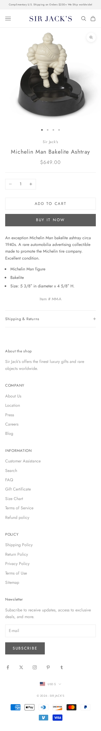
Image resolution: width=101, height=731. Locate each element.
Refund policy (17, 517)
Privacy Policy (17, 564)
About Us (13, 396)
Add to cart (51, 203)
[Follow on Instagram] (34, 667)
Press (9, 415)
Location (12, 405)
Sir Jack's (50, 141)
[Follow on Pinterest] (48, 667)
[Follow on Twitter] (21, 667)
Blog (9, 433)
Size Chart (14, 499)
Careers (11, 424)
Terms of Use (16, 573)
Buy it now (50, 220)
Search (11, 471)
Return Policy (16, 554)
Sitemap (12, 582)
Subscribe (25, 648)
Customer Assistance (23, 461)
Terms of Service (19, 508)
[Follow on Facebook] (7, 667)
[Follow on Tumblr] (61, 667)
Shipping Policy (19, 545)
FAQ (9, 480)
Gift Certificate (18, 489)
